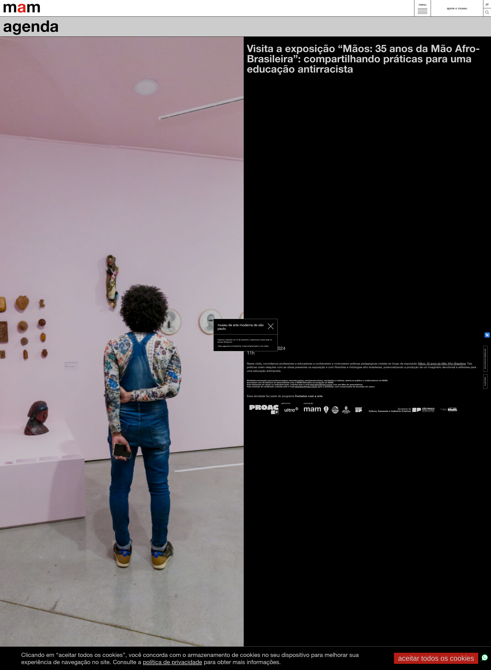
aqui (224, 346)
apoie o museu (457, 8)
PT (487, 4)
